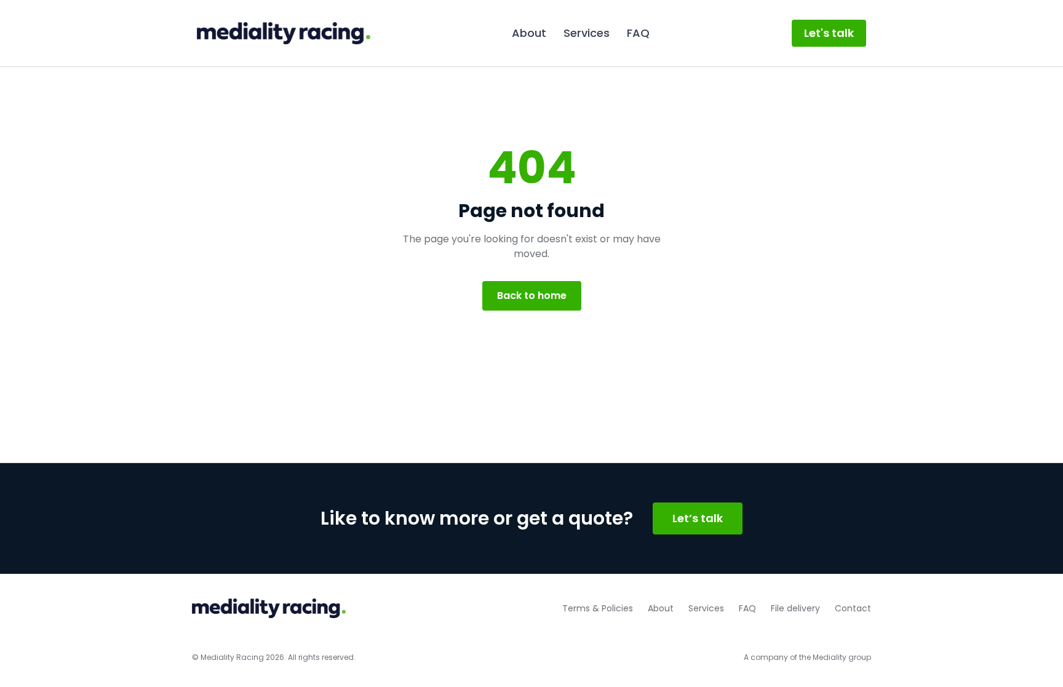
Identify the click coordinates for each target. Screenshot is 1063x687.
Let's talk (829, 33)
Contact (853, 608)
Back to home (532, 295)
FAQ (638, 33)
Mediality (829, 657)
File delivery (795, 608)
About (529, 33)
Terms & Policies (597, 608)
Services (586, 33)
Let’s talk (697, 518)
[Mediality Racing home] (283, 33)
